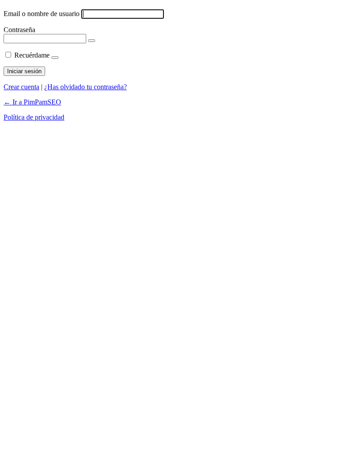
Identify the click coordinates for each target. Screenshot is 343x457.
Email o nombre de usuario (41, 13)
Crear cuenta (21, 87)
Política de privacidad (34, 117)
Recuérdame (32, 55)
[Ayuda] (55, 57)
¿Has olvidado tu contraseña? (85, 87)
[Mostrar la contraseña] (91, 40)
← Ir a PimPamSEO (32, 102)
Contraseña (19, 29)
